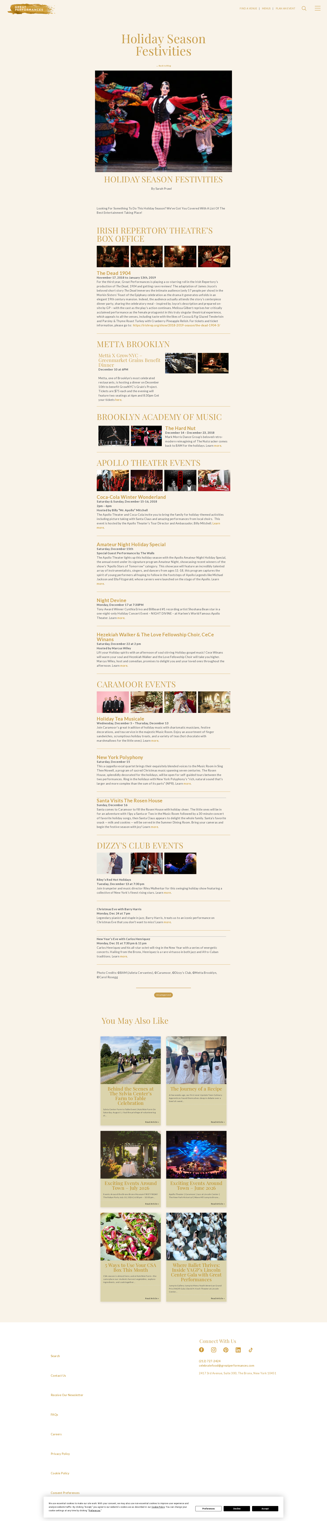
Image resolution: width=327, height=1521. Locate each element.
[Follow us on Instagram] (214, 1353)
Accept (265, 1509)
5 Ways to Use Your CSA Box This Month (130, 1267)
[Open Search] (304, 9)
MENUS (266, 8)
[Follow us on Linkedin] (238, 1353)
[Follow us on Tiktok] (251, 1353)
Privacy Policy (60, 1454)
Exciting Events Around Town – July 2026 (131, 1185)
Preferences (208, 1509)
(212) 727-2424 (210, 1361)
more (217, 445)
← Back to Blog (163, 65)
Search (55, 1356)
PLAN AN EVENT (285, 8)
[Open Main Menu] (317, 9)
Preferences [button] (94, 1510)
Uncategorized (163, 995)
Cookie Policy (60, 1473)
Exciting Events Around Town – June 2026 (196, 1185)
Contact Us (58, 1375)
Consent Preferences (65, 1493)
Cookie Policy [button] (158, 1507)
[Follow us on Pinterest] (226, 1353)
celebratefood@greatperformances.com (226, 1365)
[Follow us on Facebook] (201, 1353)
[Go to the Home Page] (31, 9)
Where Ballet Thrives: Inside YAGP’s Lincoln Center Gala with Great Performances (196, 1272)
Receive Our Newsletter (67, 1395)
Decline (236, 1509)
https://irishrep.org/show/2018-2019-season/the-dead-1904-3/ (176, 325)
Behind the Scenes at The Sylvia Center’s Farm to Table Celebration (131, 1095)
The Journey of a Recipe (196, 1088)
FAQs (54, 1414)
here (118, 400)
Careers (56, 1434)
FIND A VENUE (248, 8)
